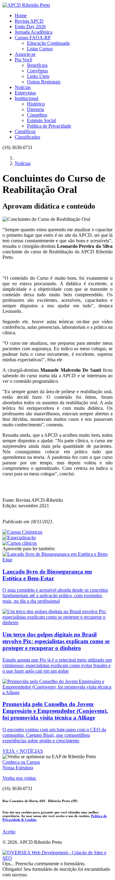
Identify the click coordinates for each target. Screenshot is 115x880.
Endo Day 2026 (30, 26)
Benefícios (37, 65)
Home (21, 15)
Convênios (37, 70)
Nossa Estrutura (17, 767)
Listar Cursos (40, 48)
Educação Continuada (48, 43)
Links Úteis (38, 76)
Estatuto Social (41, 120)
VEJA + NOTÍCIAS (22, 751)
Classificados (27, 137)
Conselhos (37, 114)
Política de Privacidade (49, 126)
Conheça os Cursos (21, 762)
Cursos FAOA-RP (33, 37)
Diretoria (35, 109)
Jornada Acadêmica (33, 32)
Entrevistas (25, 92)
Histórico (36, 103)
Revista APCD (29, 21)
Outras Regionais (43, 81)
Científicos (25, 131)
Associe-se (25, 54)
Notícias (23, 87)
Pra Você (23, 59)
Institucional (26, 98)
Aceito (8, 831)
